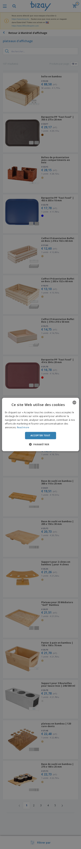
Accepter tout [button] (40, 435)
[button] (40, 444)
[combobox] (74, 402)
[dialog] (40, 424)
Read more (23, 427)
